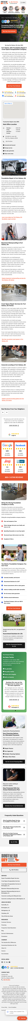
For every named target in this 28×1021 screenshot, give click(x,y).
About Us (3, 948)
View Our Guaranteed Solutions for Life (14, 645)
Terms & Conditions (12, 1007)
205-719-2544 (14, 870)
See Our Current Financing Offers (14, 761)
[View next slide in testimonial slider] (6, 412)
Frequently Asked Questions (8, 927)
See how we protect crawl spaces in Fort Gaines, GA (12, 340)
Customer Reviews (6, 922)
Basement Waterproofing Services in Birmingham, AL (10, 892)
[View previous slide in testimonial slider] (2, 412)
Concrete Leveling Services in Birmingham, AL (13, 898)
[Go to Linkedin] (7, 962)
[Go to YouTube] (9, 962)
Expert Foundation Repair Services (10, 878)
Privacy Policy (4, 1007)
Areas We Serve (8, 17)
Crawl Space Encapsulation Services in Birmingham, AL (11, 884)
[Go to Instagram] (4, 962)
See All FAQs (14, 842)
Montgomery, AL (5, 910)
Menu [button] (23, 2)
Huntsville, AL (4, 904)
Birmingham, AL (5, 907)
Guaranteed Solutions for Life (8, 945)
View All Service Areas (7, 916)
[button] (14, 821)
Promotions (4, 936)
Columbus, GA (5, 913)
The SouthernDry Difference (8, 942)
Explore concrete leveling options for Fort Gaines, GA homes (13, 399)
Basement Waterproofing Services (10, 888)
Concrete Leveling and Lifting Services (11, 896)
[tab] (12, 710)
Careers (3, 951)
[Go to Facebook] (2, 962)
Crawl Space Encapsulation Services (10, 881)
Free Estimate (4, 953)
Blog (2, 930)
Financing (3, 925)
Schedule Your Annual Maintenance (14, 805)
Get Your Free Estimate (9, 31)
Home (2, 17)
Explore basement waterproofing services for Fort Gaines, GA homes (14, 279)
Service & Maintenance (7, 933)
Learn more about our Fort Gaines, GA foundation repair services (12, 218)
